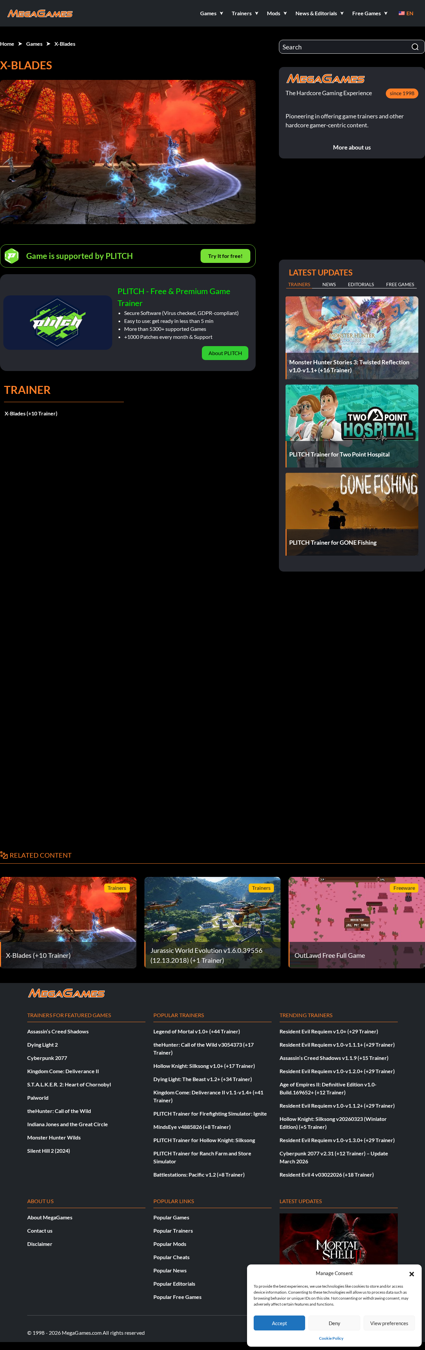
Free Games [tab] (400, 284)
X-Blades (64, 43)
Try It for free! (225, 256)
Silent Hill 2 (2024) (48, 1150)
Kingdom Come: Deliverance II (63, 1071)
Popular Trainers (173, 1230)
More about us (352, 147)
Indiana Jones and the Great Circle (67, 1124)
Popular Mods (169, 1244)
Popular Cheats (171, 1257)
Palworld (37, 1097)
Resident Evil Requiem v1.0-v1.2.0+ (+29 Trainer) (337, 1071)
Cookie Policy (331, 1338)
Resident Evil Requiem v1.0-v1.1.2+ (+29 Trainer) (337, 1105)
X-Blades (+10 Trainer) (31, 413)
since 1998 (402, 93)
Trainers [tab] (299, 284)
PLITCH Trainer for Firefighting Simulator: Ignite (210, 1113)
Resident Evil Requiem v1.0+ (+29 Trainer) (329, 1031)
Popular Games (171, 1217)
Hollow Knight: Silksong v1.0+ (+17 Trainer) (204, 1066)
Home (7, 43)
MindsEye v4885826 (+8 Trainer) (192, 1127)
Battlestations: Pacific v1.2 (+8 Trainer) (199, 1174)
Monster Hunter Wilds (54, 1137)
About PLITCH (225, 353)
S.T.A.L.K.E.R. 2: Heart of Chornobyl (69, 1084)
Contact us (39, 1230)
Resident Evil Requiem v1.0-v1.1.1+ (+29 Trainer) (337, 1044)
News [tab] (329, 284)
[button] (411, 1273)
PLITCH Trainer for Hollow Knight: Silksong (204, 1140)
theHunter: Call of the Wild (59, 1111)
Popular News (170, 1270)
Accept (279, 1323)
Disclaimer (39, 1244)
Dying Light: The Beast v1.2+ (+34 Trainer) (202, 1079)
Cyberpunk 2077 (47, 1058)
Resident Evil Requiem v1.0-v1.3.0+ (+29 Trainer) (337, 1140)
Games (34, 43)
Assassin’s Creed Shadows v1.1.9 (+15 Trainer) (334, 1058)
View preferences (389, 1323)
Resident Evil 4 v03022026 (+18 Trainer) (327, 1174)
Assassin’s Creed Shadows (58, 1031)
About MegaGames (49, 1217)
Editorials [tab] (361, 284)
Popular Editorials (174, 1283)
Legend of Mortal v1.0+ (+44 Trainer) (196, 1031)
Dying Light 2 (42, 1044)
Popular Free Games (177, 1297)
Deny (334, 1323)
